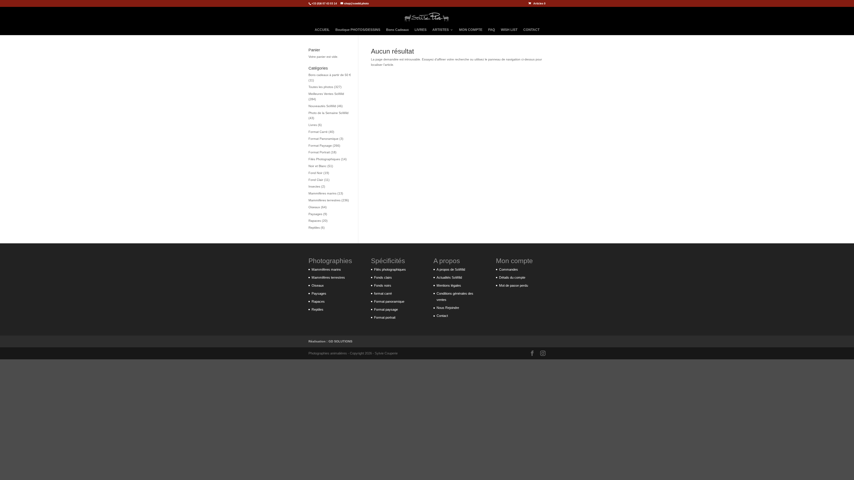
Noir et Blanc (317, 166)
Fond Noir (315, 173)
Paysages (315, 214)
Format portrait (384, 317)
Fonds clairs (383, 277)
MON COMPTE (470, 30)
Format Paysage (320, 145)
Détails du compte (512, 277)
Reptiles (314, 227)
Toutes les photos (320, 87)
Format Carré (318, 132)
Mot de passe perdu (513, 285)
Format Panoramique (323, 138)
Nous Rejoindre (448, 308)
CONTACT (531, 30)
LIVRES (421, 30)
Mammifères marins (322, 193)
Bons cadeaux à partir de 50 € (329, 75)
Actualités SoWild (449, 277)
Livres (312, 125)
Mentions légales (449, 285)
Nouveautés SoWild (322, 106)
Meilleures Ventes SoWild (326, 94)
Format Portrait (319, 152)
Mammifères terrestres (324, 200)
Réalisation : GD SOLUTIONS (330, 341)
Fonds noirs (382, 285)
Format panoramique (389, 301)
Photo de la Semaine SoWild (328, 113)
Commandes (508, 269)
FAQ (491, 30)
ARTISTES (440, 30)
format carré (383, 293)
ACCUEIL (322, 30)
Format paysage (386, 309)
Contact (442, 316)
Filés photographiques (390, 269)
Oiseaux (314, 207)
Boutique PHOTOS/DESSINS (357, 30)
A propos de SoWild (451, 269)
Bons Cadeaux (397, 30)
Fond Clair (315, 180)
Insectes (314, 186)
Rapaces (314, 220)
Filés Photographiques (324, 159)
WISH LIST (509, 30)
